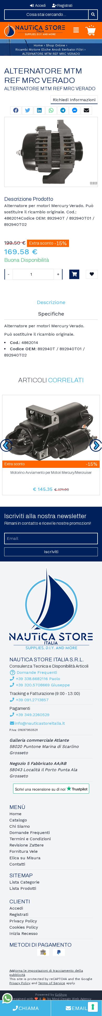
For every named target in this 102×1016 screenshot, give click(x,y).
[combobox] (46, 14)
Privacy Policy (19, 983)
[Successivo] (95, 445)
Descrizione (51, 302)
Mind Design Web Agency (71, 999)
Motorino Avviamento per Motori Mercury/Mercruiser (51, 473)
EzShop (61, 994)
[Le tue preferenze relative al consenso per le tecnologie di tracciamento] (93, 1007)
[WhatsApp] (7, 998)
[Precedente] (6, 445)
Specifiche (51, 314)
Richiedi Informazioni (74, 99)
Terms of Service (51, 983)
